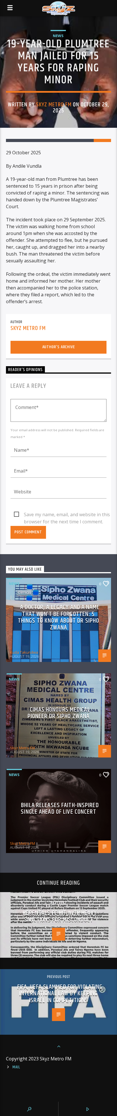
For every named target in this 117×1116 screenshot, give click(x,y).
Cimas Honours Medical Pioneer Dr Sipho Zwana (59, 713)
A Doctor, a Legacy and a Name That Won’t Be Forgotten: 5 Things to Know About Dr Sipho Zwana (59, 617)
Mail (16, 1067)
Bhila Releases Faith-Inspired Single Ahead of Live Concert (60, 808)
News (58, 35)
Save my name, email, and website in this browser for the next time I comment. (67, 514)
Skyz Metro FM (54, 104)
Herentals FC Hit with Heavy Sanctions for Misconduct (60, 916)
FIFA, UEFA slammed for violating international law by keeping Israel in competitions (60, 993)
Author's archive (58, 347)
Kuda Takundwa (24, 652)
